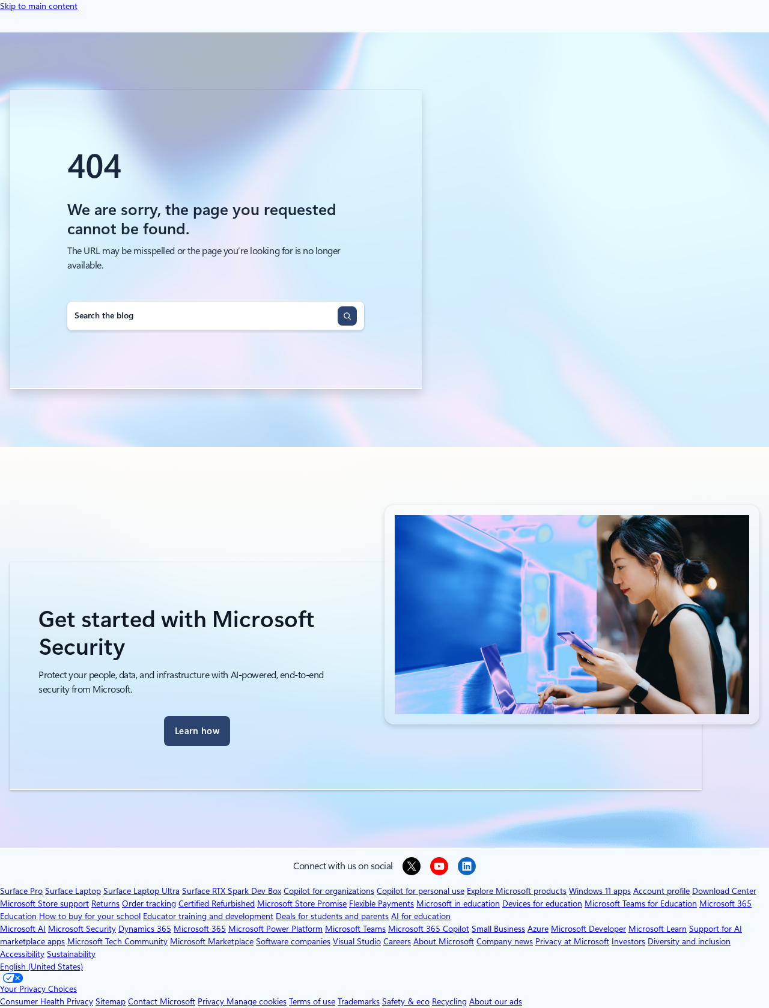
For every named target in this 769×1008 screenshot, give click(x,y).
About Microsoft (443, 941)
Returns (105, 903)
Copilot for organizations (329, 891)
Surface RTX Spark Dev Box (231, 891)
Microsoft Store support (44, 903)
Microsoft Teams (355, 929)
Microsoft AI (23, 929)
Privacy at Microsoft (572, 941)
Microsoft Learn (657, 929)
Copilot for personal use (420, 891)
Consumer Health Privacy (46, 1001)
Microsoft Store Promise (302, 903)
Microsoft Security (82, 929)
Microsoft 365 (200, 929)
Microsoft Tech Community (117, 941)
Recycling (449, 1001)
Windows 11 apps (600, 891)
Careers (397, 941)
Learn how (197, 731)
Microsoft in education (458, 903)
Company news (504, 941)
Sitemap (111, 1001)
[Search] (347, 316)
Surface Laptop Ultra (141, 891)
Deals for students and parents (332, 916)
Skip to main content (39, 6)
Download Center (724, 891)
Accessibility (22, 954)
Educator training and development (208, 916)
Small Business (498, 929)
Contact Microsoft (161, 1001)
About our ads (495, 1001)
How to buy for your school (90, 916)
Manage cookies (256, 1001)
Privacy (212, 1001)
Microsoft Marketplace (212, 941)
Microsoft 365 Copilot (428, 929)
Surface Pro (21, 891)
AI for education (421, 916)
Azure (538, 929)
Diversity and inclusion (689, 941)
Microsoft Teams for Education (641, 903)
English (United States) (41, 966)
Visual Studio (357, 941)
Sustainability (71, 954)
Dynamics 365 (144, 929)
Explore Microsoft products (517, 891)
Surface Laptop (73, 891)
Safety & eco (406, 1001)
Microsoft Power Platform (275, 929)
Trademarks (359, 1001)
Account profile (661, 891)
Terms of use (312, 1001)
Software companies (293, 941)
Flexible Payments (381, 903)
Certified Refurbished (216, 903)
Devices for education (542, 903)
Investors (628, 941)
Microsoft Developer (588, 929)
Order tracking (149, 903)
